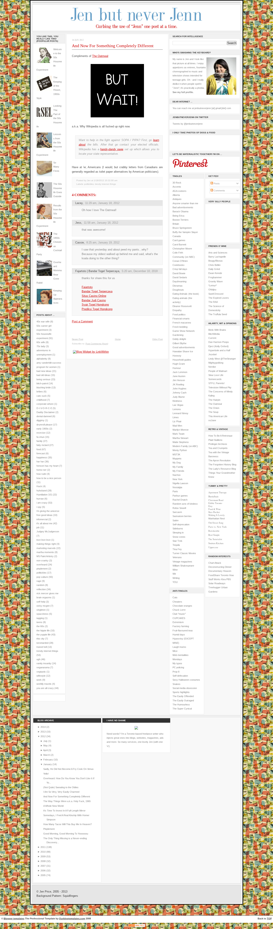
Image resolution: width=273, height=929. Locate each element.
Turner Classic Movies (184, 553)
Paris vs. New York (217, 526)
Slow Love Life (215, 375)
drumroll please (44, 424)
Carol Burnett (179, 244)
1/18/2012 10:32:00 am (105, 180)
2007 (43, 866)
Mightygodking (215, 362)
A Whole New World (53, 806)
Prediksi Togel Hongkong (97, 309)
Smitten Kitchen (215, 543)
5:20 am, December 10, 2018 (140, 271)
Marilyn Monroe (181, 429)
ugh (38, 659)
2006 (43, 870)
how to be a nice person (48, 478)
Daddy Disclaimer (45, 412)
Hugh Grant (179, 364)
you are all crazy (45, 688)
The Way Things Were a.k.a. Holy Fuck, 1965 (67, 801)
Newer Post (77, 339)
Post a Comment (82, 321)
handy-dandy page (111, 149)
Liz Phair (177, 421)
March (47, 755)
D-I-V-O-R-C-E (44, 408)
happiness (41, 457)
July (45, 741)
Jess (78, 222)
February (48, 759)
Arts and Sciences (217, 252)
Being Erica (178, 215)
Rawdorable (213, 530)
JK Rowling (178, 384)
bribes (39, 391)
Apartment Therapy (217, 492)
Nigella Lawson (180, 483)
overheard (41, 564)
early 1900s (42, 428)
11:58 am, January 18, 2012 (101, 222)
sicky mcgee (43, 605)
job (37, 527)
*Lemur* (212, 285)
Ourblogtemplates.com (72, 918)
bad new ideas (43, 371)
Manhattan (216, 518)
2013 (43, 731)
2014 (43, 727)
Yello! (46, 773)
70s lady (40, 346)
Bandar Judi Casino (94, 300)
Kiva (223, 579)
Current (212, 338)
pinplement (42, 568)
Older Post (157, 339)
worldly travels (43, 684)
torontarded (42, 643)
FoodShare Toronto (218, 575)
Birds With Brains (217, 330)
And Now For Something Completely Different (113, 45)
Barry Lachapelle (217, 256)
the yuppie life (43, 634)
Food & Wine (214, 509)
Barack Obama (180, 211)
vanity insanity (43, 663)
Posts (216, 183)
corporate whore (45, 404)
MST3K (176, 454)
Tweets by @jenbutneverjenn (188, 123)
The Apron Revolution (219, 460)
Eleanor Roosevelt (182, 306)
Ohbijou (212, 289)
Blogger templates (14, 918)
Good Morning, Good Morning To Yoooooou (65, 833)
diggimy (40, 420)
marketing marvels (46, 548)
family (39, 441)
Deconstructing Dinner (220, 567)
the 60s (40, 626)
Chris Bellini (214, 265)
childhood (41, 400)
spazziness (42, 614)
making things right (46, 544)
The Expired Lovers (218, 298)
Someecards (215, 379)
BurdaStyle (213, 496)
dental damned (44, 416)
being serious (43, 379)
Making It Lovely (216, 515)
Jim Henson (179, 380)
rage (38, 581)
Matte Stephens (181, 442)
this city (40, 638)
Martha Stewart (180, 438)
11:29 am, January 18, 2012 (102, 203)
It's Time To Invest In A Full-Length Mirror (64, 810)
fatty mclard (42, 445)
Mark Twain (178, 433)
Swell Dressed (215, 294)
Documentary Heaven (219, 571)
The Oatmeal (100, 56)
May (45, 745)
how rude (41, 474)
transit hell (41, 647)
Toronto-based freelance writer (142, 733)
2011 (43, 847)
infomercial (42, 519)
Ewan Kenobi (215, 273)
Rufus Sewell (179, 508)
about (82, 144)
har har (40, 461)
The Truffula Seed (217, 314)
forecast (40, 453)
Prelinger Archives (217, 444)
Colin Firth (178, 252)
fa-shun (40, 437)
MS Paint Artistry (45, 556)
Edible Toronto (215, 503)
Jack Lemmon (180, 372)
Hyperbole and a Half (219, 350)
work (39, 680)
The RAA (213, 302)
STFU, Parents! (216, 383)
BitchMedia (214, 334)
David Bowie (179, 273)
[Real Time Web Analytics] (136, 927)
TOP (269, 918)
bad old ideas (43, 375)
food (38, 449)
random (40, 585)
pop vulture (42, 577)
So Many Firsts (56, 166)
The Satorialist (215, 539)
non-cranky (42, 560)
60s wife (40, 342)
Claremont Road (215, 500)
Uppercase (213, 547)
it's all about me (44, 523)
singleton (41, 610)
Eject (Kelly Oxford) (218, 346)
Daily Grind (214, 269)
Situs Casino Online (94, 295)
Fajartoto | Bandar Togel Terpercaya (97, 271)
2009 (43, 856)
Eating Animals (180, 294)
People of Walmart (217, 371)
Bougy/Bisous (215, 260)
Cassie (79, 242)
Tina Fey (177, 549)
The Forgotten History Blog (222, 464)
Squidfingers (70, 895)
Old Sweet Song (215, 522)
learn (156, 140)
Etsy (210, 506)
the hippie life (43, 630)
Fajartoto (87, 287)
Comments (219, 190)
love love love (43, 540)
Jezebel (212, 354)
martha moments (45, 552)
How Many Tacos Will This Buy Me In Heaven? (67, 824)
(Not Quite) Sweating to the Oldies (60, 787)
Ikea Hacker (214, 512)
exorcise (40, 432)
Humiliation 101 (44, 494)
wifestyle (40, 675)
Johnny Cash (179, 392)
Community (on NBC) (184, 257)
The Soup (213, 412)
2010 (43, 851)
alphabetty (41, 358)
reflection (41, 589)
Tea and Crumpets (218, 448)
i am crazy (41, 502)
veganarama (42, 667)
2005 (43, 875)
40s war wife (42, 321)
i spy (38, 507)
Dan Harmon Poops (218, 342)
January (47, 764)
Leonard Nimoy (180, 413)
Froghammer (215, 277)
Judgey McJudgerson (47, 531)
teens (39, 622)
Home (118, 339)
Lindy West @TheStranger (222, 358)
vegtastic (41, 671)
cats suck (41, 396)
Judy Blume (179, 397)
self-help (40, 601)
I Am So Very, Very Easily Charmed (61, 792)
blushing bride (43, 387)
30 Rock (177, 182)
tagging (40, 618)
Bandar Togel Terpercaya (97, 291)
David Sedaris (180, 277)
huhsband (41, 490)
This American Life (217, 416)
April (45, 750)
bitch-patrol (42, 383)
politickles (41, 572)
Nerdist (212, 366)
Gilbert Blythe (179, 343)
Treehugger (214, 587)
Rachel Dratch (180, 499)
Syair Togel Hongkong (95, 304)
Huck (39, 486)
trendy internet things (47, 651)
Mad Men (177, 425)
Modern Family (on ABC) (185, 446)
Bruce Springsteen (182, 228)
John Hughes (179, 388)
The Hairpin (214, 400)
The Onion (213, 408)
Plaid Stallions (215, 440)
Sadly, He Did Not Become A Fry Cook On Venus (68, 769)
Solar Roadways (216, 583)
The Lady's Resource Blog (222, 468)
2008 (43, 861)
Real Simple (214, 534)
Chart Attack (214, 563)
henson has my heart (47, 466)
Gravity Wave (215, 281)
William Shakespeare (183, 565)
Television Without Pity (219, 387)
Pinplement (49, 829)
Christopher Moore (182, 248)
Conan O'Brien (180, 261)
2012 (43, 736)
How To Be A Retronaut (220, 435)
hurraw (40, 498)
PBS (228, 579)
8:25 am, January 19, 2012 (102, 242)
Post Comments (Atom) (97, 343)
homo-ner (41, 470)
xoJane (212, 420)
